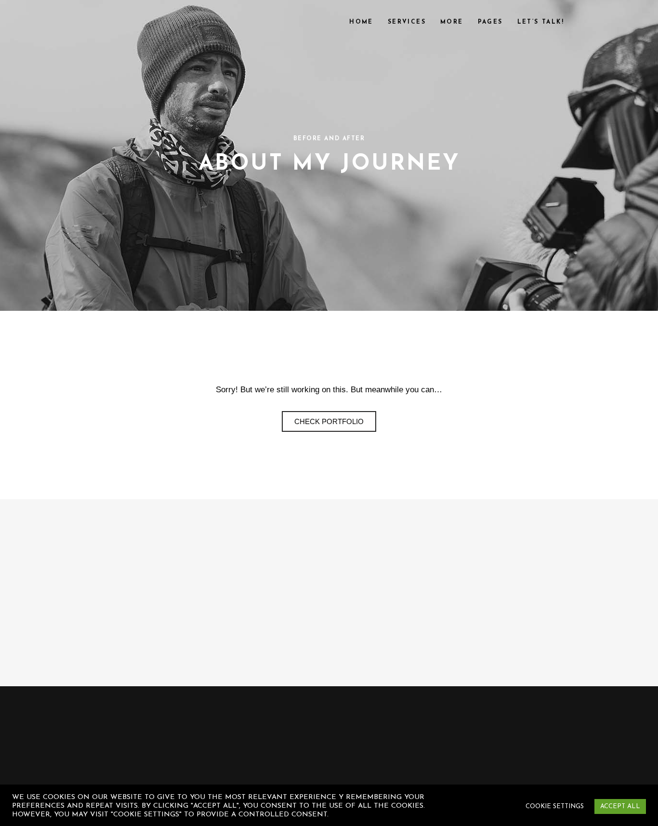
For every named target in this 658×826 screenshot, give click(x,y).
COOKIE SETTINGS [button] (555, 806)
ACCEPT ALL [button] (620, 806)
